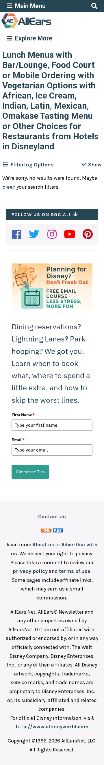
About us (43, 544)
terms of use (74, 571)
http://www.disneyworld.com (52, 726)
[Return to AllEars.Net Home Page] (44, 28)
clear (8, 187)
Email (18, 439)
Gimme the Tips (30, 471)
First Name (23, 414)
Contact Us (52, 516)
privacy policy (30, 571)
